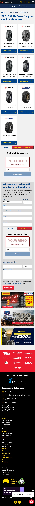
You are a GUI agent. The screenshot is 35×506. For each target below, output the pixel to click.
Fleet (3, 455)
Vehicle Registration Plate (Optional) (9, 263)
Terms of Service (17, 283)
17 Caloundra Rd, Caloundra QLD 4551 (18, 395)
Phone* (12, 211)
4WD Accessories (7, 440)
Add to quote (7, 50)
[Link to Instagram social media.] (19, 502)
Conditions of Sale (21, 498)
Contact (4, 451)
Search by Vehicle (7, 420)
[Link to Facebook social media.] (15, 502)
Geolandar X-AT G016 (26, 74)
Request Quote (8, 287)
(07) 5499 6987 (10, 399)
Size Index (5, 468)
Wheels (4, 431)
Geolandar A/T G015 (9, 44)
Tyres (4, 418)
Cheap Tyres (5, 474)
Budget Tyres (5, 472)
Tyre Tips (4, 429)
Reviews (5, 462)
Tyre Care (4, 427)
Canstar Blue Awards (8, 470)
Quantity (25, 200)
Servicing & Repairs (7, 442)
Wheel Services (6, 446)
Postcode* (5, 222)
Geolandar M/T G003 (9, 74)
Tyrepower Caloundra (19, 6)
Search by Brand (6, 425)
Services (5, 438)
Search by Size (6, 422)
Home (4, 12)
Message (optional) (8, 269)
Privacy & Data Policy (12, 498)
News (4, 460)
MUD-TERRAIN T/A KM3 (9, 135)
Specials (5, 448)
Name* (5, 205)
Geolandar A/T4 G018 (26, 44)
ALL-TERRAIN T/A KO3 (26, 105)
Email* (4, 216)
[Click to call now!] (20, 2)
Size (4, 200)
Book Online (6, 453)
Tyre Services (5, 444)
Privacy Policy (6, 283)
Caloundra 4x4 (7, 457)
